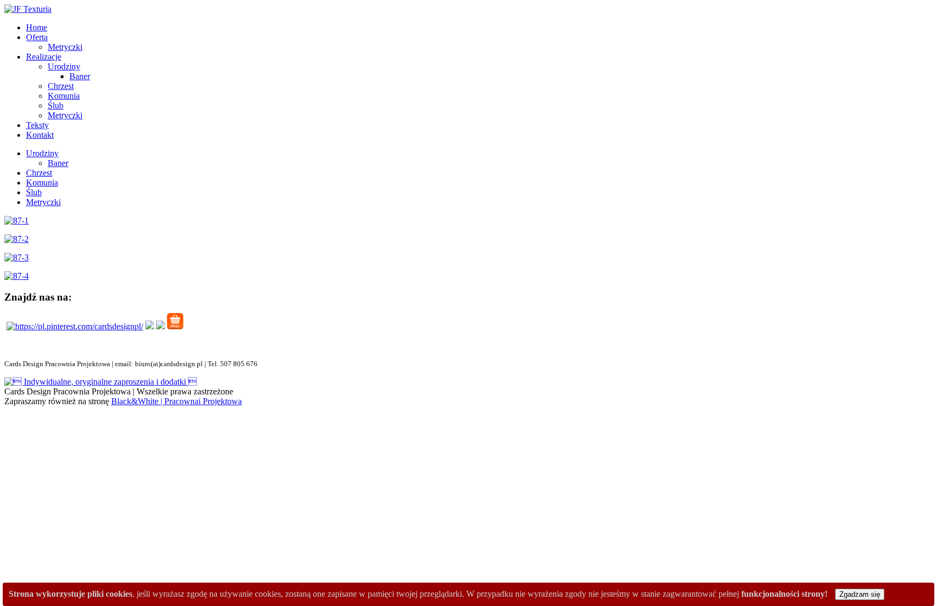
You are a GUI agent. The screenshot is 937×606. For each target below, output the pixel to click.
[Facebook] (149, 326)
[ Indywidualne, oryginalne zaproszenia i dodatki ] (100, 381)
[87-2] (16, 239)
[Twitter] (160, 326)
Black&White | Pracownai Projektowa (176, 401)
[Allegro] (175, 326)
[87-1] (16, 220)
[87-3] (16, 257)
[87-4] (16, 275)
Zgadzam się (859, 594)
